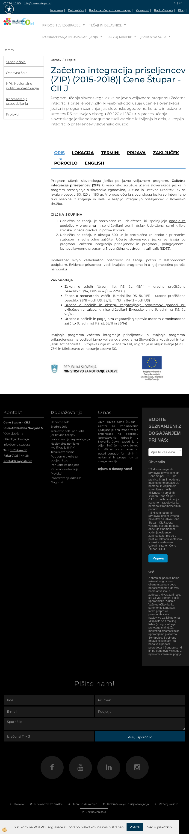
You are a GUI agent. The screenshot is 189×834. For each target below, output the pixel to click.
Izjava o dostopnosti (115, 469)
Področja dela (163, 10)
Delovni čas (76, 10)
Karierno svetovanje (64, 469)
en (181, 3)
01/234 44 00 (18, 450)
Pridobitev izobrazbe (61, 25)
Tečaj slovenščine (62, 452)
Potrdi (135, 827)
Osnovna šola (60, 422)
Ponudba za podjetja (65, 464)
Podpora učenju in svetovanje (110, 10)
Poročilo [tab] (65, 163)
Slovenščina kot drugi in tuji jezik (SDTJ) (138, 248)
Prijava (158, 558)
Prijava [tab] (136, 152)
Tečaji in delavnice (105, 25)
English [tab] (94, 163)
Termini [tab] (110, 152)
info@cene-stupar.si (37, 3)
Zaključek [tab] (166, 152)
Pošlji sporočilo (140, 737)
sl (175, 3)
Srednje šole (59, 426)
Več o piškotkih (159, 827)
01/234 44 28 (20, 455)
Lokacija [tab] (83, 152)
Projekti (70, 59)
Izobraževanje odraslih (66, 478)
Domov (8, 50)
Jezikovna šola (153, 37)
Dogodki (57, 482)
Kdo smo (56, 10)
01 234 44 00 (12, 3)
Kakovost (142, 10)
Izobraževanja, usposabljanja (70, 439)
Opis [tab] (59, 152)
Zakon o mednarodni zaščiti (88, 296)
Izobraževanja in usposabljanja (70, 37)
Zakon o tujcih (79, 286)
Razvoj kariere (119, 37)
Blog (181, 10)
